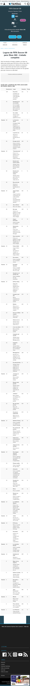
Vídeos (25, 44)
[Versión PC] (13, 23)
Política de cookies (4, 671)
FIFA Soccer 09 (15, 8)
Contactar (3, 664)
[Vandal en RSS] (25, 654)
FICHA (4, 42)
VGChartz (3, 675)
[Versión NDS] (14, 26)
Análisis (5, 44)
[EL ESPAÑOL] (28, 3)
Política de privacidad (5, 668)
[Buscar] (25, 4)
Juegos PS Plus (5, 1)
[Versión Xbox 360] (13, 16)
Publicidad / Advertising (5, 666)
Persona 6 (18, 1)
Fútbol (20, 11)
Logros (19, 36)
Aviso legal (3, 669)
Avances (25, 42)
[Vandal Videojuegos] (15, 3)
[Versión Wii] (16, 16)
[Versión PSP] (16, 23)
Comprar (23, 20)
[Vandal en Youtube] (20, 654)
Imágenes (14, 44)
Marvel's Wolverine (12, 1)
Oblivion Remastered (25, 1)
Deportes (15, 11)
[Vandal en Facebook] (4, 654)
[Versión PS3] (14, 19)
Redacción (3, 662)
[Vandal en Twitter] (9, 654)
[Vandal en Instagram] (15, 654)
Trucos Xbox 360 (12, 36)
